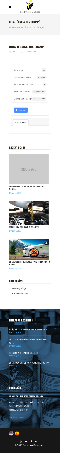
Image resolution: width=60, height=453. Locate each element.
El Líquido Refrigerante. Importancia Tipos (28, 329)
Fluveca (13, 27)
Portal (14, 51)
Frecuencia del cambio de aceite (24, 226)
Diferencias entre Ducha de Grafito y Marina (26, 188)
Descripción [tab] (20, 122)
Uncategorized (18, 293)
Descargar (21, 110)
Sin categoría (18, 288)
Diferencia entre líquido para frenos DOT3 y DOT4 (29, 263)
